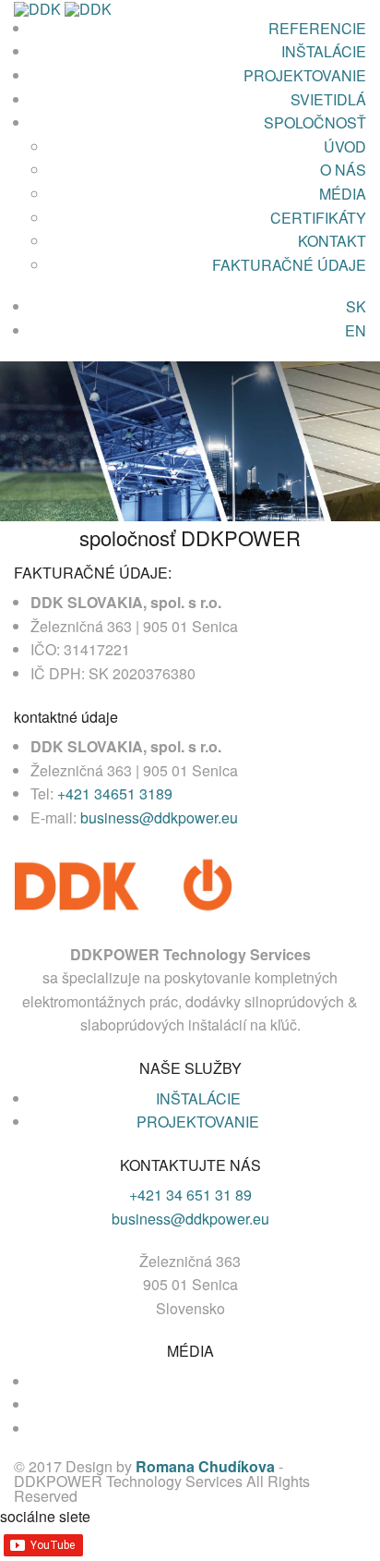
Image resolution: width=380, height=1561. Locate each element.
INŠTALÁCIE (323, 51)
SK (356, 306)
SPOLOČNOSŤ (315, 122)
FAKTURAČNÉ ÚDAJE (289, 264)
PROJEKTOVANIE (304, 75)
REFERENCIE (317, 28)
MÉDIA (342, 193)
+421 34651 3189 (114, 793)
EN (355, 330)
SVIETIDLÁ (328, 99)
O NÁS (343, 169)
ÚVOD (345, 146)
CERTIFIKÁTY (318, 217)
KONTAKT (332, 240)
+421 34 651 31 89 (190, 1194)
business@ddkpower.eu (159, 817)
